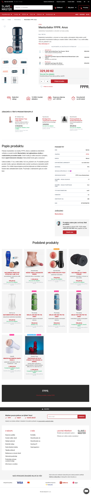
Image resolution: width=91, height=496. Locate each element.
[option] (18, 124)
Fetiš (31, 14)
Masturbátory (17, 19)
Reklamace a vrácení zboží (13, 453)
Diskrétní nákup (9, 444)
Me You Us (47, 62)
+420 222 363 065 (8, 1)
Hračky (16, 14)
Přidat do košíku (59, 81)
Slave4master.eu (35, 441)
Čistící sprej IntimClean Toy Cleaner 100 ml (57, 51)
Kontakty (79, 1)
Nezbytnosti (49, 14)
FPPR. (40, 24)
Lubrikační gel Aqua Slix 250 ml (53, 63)
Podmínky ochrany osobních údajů (10, 460)
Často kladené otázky (11, 447)
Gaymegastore (34, 447)
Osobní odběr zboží (11, 438)
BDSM (24, 14)
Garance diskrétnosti (49, 1)
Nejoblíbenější (6, 14)
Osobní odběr (71, 1)
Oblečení (39, 14)
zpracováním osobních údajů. (45, 421)
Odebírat (81, 416)
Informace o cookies (11, 464)
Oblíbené (59, 7)
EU (88, 1)
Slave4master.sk (35, 438)
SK (84, 1)
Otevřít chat (69, 232)
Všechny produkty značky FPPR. (45, 395)
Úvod (3, 19)
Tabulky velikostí (10, 450)
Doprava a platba (61, 1)
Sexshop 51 (33, 444)
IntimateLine (48, 50)
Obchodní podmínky (11, 456)
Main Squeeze (48, 55)
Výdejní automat (10, 441)
